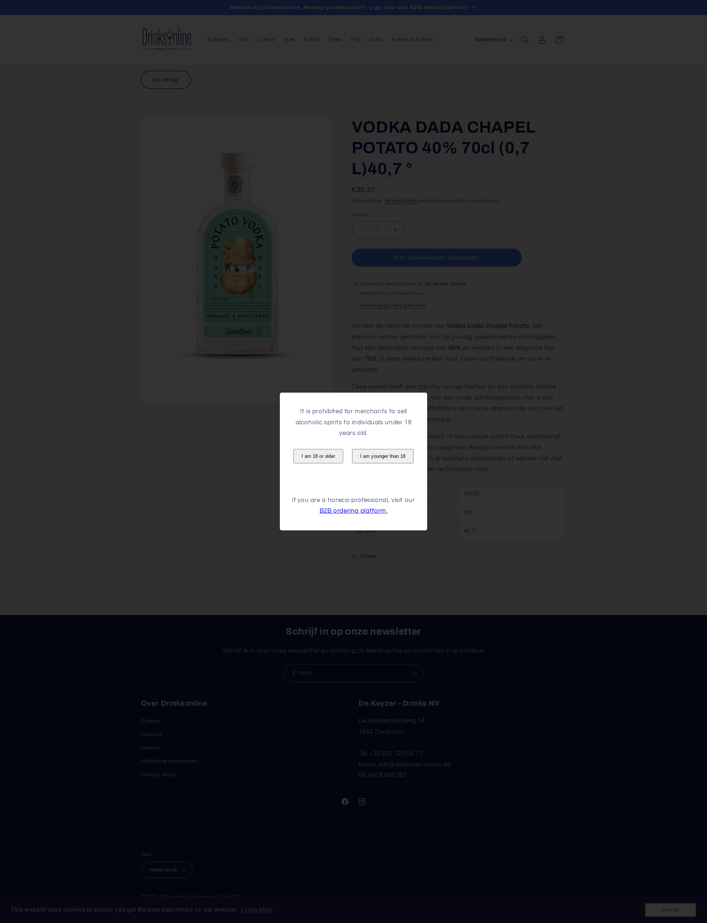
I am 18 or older (318, 456)
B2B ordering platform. (354, 511)
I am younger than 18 (382, 456)
